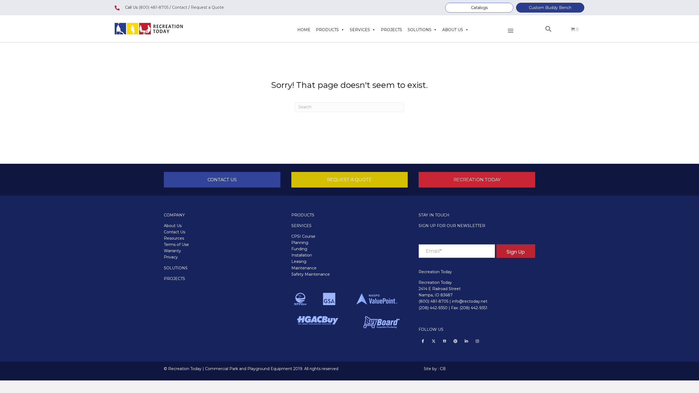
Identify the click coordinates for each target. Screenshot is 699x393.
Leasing (298, 261)
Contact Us (174, 232)
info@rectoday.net (469, 301)
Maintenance (303, 268)
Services (360, 29)
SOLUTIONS (176, 268)
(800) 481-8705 (153, 7)
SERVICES (301, 225)
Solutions (419, 29)
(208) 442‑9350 (433, 307)
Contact (179, 7)
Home (303, 29)
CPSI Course (303, 236)
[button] (479, 8)
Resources (174, 238)
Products (327, 29)
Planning (299, 242)
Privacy (171, 257)
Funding (299, 248)
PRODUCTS (302, 215)
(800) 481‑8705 (433, 301)
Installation (301, 255)
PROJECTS (174, 278)
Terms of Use (176, 244)
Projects (391, 29)
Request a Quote (207, 7)
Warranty (172, 250)
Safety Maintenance (310, 274)
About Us (452, 29)
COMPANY (174, 215)
